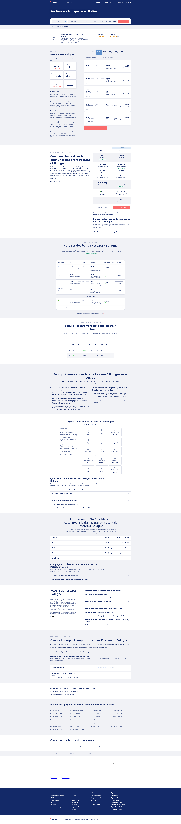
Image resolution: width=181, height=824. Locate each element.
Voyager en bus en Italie (66, 754)
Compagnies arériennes (97, 798)
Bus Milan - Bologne (95, 713)
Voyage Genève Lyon (116, 802)
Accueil (52, 754)
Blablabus (73, 795)
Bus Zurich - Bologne (116, 713)
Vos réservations (108, 2)
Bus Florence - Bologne (76, 723)
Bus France (74, 804)
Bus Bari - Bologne (75, 720)
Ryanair (93, 807)
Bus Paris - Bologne (75, 713)
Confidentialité (94, 819)
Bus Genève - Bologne (56, 713)
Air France (93, 800)
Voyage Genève (115, 795)
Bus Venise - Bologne (56, 720)
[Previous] (69, 345)
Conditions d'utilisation (81, 819)
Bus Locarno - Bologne (96, 726)
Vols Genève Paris (96, 795)
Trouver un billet (57, 68)
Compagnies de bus (76, 807)
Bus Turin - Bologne (55, 723)
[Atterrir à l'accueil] (54, 2)
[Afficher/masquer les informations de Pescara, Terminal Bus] (128, 668)
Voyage (113, 793)
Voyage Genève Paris (117, 800)
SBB (52, 802)
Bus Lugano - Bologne (96, 723)
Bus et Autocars (75, 793)
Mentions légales (68, 819)
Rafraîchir (89, 256)
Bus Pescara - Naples (116, 710)
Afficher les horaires (56, 86)
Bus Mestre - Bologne (56, 729)
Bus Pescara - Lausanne (76, 710)
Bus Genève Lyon (75, 800)
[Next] (128, 52)
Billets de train (55, 793)
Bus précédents (63, 308)
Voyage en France (116, 798)
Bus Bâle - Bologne (95, 716)
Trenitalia (53, 804)
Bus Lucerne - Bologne (117, 720)
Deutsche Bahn (55, 800)
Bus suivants (118, 308)
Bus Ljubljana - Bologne (96, 720)
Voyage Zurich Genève (117, 809)
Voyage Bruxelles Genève (118, 804)
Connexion (128, 2)
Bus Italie (73, 809)
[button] (87, 21)
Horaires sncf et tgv (56, 807)
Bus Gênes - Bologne (75, 726)
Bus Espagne (74, 802)
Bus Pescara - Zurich (55, 710)
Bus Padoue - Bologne (116, 726)
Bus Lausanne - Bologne (56, 716)
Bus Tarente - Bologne (56, 726)
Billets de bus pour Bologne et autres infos (62, 694)
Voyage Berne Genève (117, 807)
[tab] (92, 57)
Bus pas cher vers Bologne (81, 754)
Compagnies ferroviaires (57, 795)
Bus (65, 2)
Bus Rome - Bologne (75, 716)
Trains (60, 2)
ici (103, 313)
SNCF (52, 798)
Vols (68, 2)
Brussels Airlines (95, 804)
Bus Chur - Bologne (116, 723)
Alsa (72, 798)
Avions (93, 793)
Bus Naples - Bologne (116, 716)
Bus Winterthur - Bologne (77, 729)
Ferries (72, 2)
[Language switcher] (99, 2)
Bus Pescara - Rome (95, 710)
